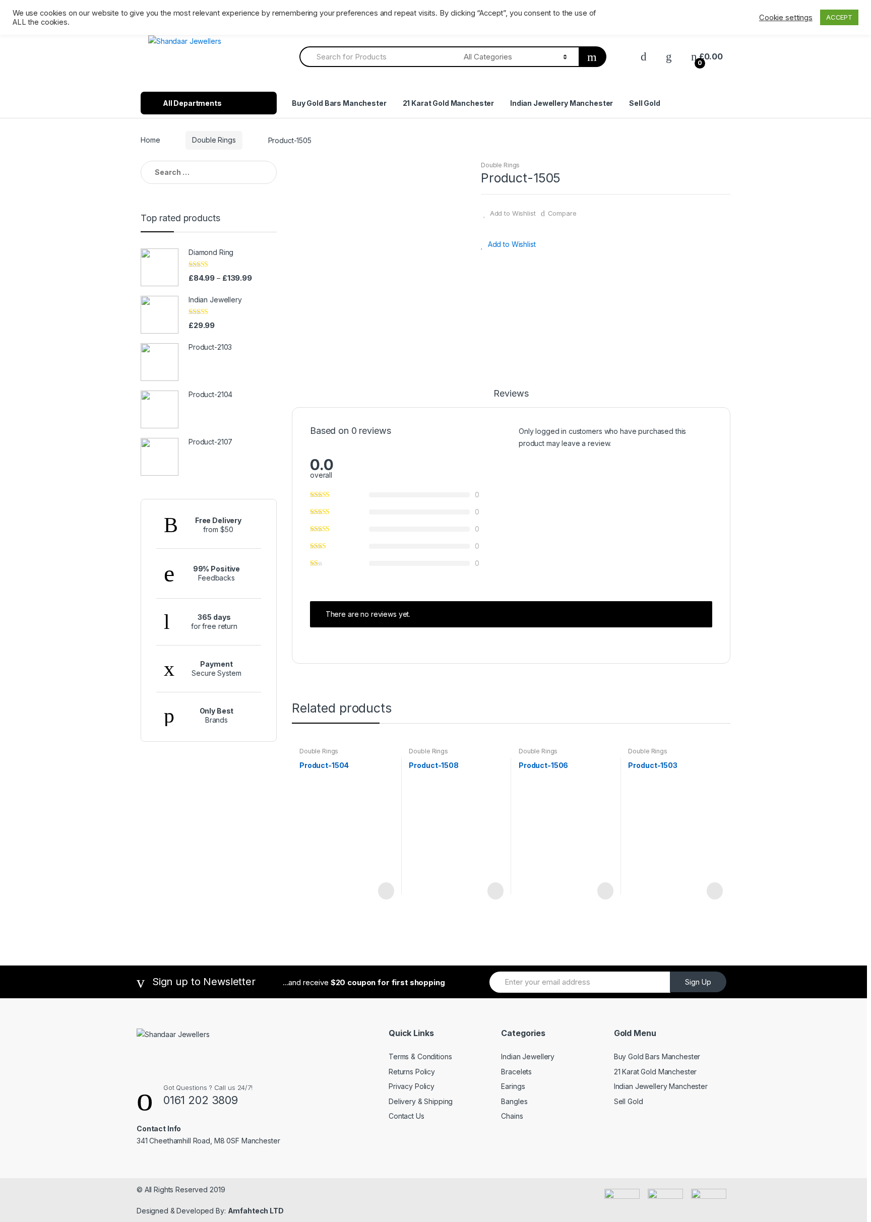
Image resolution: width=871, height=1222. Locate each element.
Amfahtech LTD (256, 1210)
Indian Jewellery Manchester (561, 103)
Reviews (510, 394)
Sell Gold (644, 103)
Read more (385, 890)
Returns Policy (412, 1071)
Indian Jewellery (527, 1056)
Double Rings (213, 140)
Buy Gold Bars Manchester (339, 103)
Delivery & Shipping (421, 1101)
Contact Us (406, 1116)
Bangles (514, 1101)
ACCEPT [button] (839, 17)
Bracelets (516, 1071)
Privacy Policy (411, 1086)
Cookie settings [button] (786, 17)
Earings (513, 1086)
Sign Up (698, 982)
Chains (512, 1116)
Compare (562, 213)
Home (150, 140)
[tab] (510, 398)
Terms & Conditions (420, 1056)
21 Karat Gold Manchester (448, 103)
